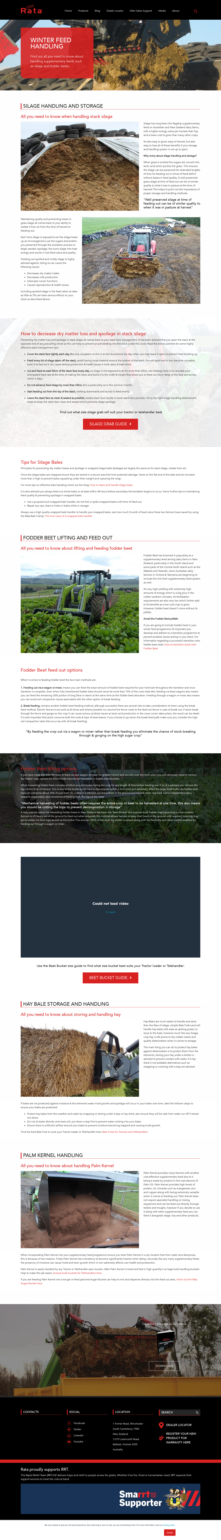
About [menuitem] (175, 11)
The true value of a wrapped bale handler (68, 516)
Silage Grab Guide (108, 424)
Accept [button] (170, 1532)
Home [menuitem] (68, 11)
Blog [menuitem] (97, 11)
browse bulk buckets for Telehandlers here (77, 1273)
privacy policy (169, 1525)
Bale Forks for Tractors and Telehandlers (125, 1132)
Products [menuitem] (83, 11)
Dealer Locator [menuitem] (115, 11)
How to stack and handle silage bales (111, 485)
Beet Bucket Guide (108, 977)
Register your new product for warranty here (181, 1438)
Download (164, 1366)
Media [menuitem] (162, 11)
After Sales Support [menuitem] (141, 11)
